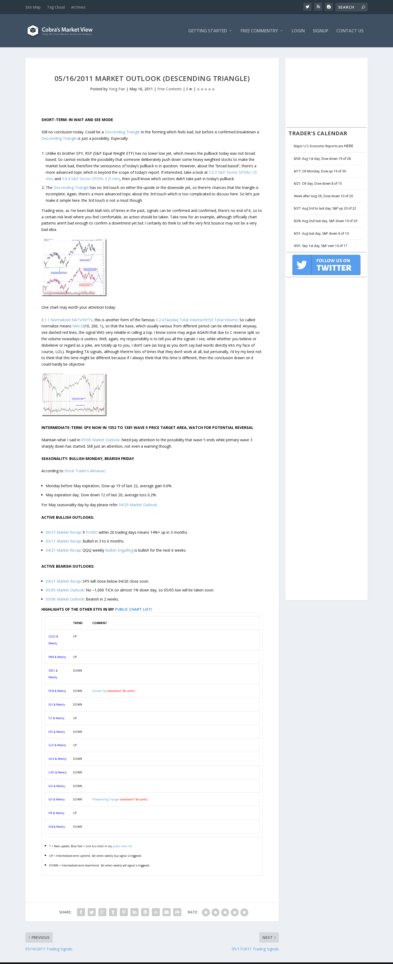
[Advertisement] (326, 92)
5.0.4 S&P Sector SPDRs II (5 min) (91, 178)
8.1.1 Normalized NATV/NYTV (67, 319)
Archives (78, 7)
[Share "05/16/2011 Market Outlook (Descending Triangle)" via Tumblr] (113, 912)
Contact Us (350, 31)
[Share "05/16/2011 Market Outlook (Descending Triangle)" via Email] (166, 912)
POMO (92, 532)
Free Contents (169, 88)
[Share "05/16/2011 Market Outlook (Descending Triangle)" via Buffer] (145, 912)
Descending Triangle (122, 131)
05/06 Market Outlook (100, 439)
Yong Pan (117, 88)
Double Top (99, 691)
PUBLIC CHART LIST (133, 609)
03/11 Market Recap (63, 541)
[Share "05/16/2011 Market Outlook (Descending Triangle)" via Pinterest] (123, 912)
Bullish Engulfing (119, 550)
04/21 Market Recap (63, 550)
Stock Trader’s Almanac (84, 470)
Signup (320, 31)
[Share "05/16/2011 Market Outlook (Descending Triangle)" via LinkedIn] (134, 912)
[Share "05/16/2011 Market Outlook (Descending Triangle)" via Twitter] (91, 912)
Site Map (33, 7)
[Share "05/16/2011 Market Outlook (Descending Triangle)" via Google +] (102, 912)
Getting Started (207, 31)
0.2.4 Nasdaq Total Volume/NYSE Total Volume (197, 319)
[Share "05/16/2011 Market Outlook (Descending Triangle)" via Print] (177, 912)
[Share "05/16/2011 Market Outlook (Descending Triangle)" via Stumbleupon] (156, 912)
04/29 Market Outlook (138, 504)
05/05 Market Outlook (65, 590)
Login (298, 31)
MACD (78, 325)
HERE (348, 145)
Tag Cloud (56, 7)
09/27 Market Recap (63, 532)
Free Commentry (259, 31)
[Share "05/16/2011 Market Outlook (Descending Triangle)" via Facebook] (81, 912)
